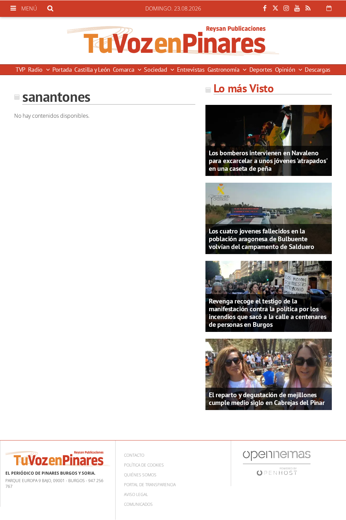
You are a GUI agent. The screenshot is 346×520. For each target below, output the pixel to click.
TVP (20, 69)
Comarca (124, 69)
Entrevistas (191, 69)
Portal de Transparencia (150, 485)
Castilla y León (92, 69)
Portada (62, 69)
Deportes (260, 69)
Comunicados (138, 504)
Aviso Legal (136, 494)
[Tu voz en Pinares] (173, 40)
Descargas (317, 69)
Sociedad (156, 69)
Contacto (134, 455)
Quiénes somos (140, 475)
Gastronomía (224, 69)
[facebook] (264, 8)
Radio (36, 69)
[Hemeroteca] (328, 8)
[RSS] (307, 8)
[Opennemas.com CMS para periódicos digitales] (277, 463)
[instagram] (286, 8)
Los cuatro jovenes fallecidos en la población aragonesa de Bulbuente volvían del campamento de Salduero (261, 239)
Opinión (286, 69)
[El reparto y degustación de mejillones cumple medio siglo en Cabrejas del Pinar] (268, 374)
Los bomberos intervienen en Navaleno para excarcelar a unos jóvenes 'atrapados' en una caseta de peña (268, 161)
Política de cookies (144, 465)
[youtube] (297, 8)
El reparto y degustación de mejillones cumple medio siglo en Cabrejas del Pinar (267, 398)
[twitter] (275, 8)
